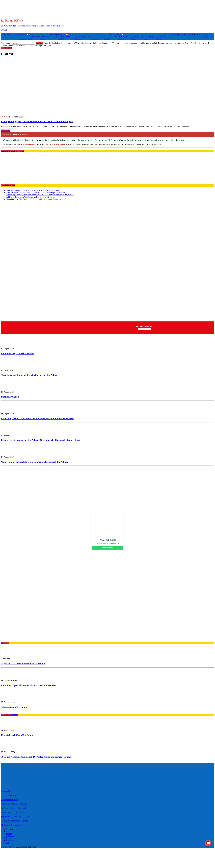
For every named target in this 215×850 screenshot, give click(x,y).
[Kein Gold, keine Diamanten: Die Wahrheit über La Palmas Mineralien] (8, 409)
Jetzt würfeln (144, 329)
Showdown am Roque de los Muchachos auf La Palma (29, 375)
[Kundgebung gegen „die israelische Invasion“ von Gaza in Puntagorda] (49, 113)
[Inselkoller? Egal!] (8, 388)
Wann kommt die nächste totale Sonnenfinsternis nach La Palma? (34, 462)
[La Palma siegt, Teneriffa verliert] (8, 344)
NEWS (9, 34)
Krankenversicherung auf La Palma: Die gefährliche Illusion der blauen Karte (41, 440)
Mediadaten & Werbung (10, 825)
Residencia (49, 144)
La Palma (4, 117)
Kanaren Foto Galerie (9, 800)
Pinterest (14, 804)
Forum (199, 34)
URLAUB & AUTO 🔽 (21, 34)
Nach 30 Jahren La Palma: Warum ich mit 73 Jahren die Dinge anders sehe (35, 192)
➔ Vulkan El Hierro (148, 38)
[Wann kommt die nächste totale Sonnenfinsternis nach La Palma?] (8, 453)
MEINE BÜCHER (206, 36)
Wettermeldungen (60, 144)
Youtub (9, 834)
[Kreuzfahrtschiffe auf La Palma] (8, 726)
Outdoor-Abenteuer (8, 795)
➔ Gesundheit (107, 38)
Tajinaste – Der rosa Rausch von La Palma (23, 663)
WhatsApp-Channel (18, 808)
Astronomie (175, 34)
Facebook (10, 829)
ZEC (95, 144)
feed (7, 843)
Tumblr (9, 838)
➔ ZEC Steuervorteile (95, 38)
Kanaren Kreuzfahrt (9, 715)
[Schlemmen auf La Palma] (8, 698)
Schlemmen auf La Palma (14, 707)
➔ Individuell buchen (32, 38)
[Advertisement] (75, 299)
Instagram (23, 804)
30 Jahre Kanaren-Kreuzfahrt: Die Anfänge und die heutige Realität (36, 757)
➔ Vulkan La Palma (136, 38)
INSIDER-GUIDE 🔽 (61, 34)
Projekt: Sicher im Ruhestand (12, 812)
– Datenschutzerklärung (15, 816)
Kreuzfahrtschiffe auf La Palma (17, 735)
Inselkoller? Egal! (10, 396)
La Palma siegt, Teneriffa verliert (17, 353)
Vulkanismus (29, 144)
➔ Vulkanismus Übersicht (122, 38)
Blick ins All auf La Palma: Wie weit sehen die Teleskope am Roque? (33, 190)
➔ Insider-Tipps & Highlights (64, 38)
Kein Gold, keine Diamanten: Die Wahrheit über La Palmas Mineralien (37, 418)
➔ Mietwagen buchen (45, 38)
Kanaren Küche (7, 791)
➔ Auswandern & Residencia (80, 38)
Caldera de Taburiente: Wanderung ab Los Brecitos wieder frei (30, 197)
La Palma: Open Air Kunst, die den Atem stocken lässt (28, 685)
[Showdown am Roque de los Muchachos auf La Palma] (8, 366)
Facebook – (6, 804)
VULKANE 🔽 (118, 34)
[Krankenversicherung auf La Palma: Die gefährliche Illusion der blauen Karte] (8, 431)
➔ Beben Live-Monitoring (161, 38)
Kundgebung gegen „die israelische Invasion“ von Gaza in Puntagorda (37, 121)
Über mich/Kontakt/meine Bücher (14, 821)
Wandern (184, 34)
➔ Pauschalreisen (22, 38)
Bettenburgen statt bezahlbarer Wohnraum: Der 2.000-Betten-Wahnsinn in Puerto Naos (40, 195)
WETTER (192, 34)
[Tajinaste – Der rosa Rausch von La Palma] (8, 654)
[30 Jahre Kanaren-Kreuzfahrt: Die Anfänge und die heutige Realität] (8, 748)
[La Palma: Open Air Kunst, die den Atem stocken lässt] (8, 676)
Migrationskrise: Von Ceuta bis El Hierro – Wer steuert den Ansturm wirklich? (36, 199)
